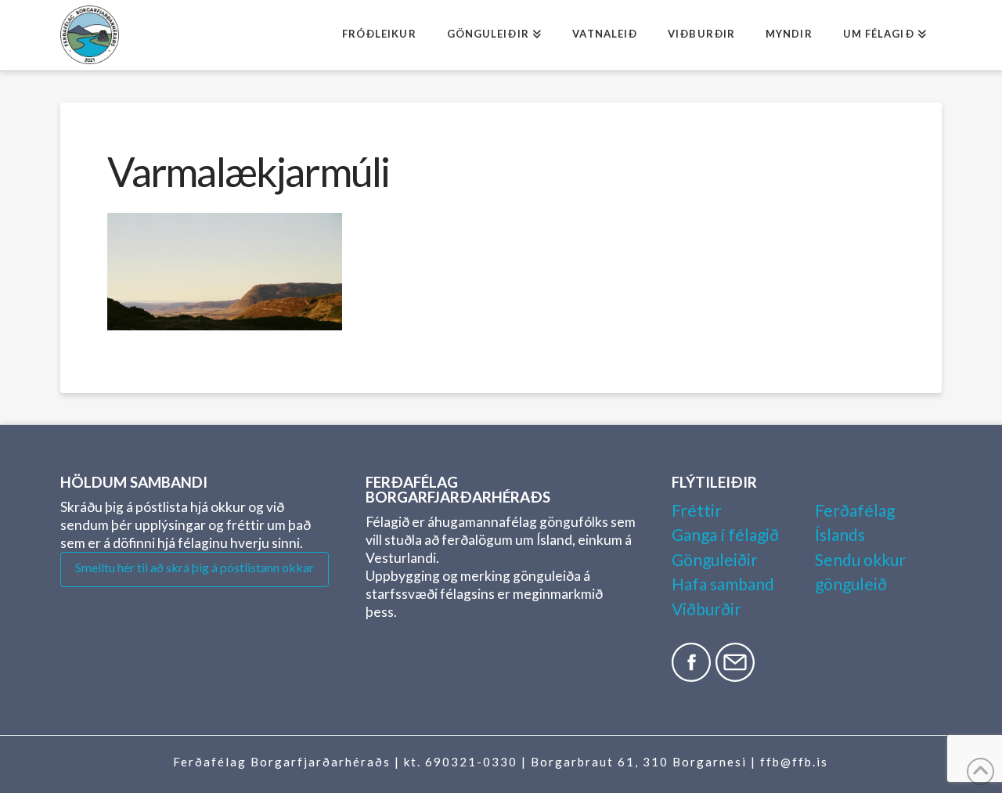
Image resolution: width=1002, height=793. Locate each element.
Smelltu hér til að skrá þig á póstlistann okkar (194, 567)
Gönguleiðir (715, 559)
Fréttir (697, 510)
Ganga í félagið (725, 534)
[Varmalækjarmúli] (224, 271)
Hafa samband (723, 583)
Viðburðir (706, 608)
